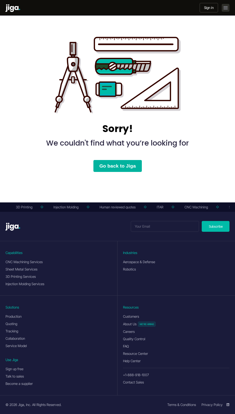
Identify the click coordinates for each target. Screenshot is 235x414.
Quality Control (134, 339)
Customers (131, 316)
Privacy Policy (212, 405)
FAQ (126, 346)
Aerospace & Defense (139, 262)
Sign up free (14, 369)
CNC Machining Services (24, 262)
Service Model (16, 346)
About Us (130, 324)
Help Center (132, 361)
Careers (129, 331)
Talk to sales (15, 376)
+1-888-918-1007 (136, 375)
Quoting (11, 324)
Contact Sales (133, 382)
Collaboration (15, 338)
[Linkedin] (227, 404)
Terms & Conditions (181, 405)
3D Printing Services (21, 276)
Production (14, 316)
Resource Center (135, 353)
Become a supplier (19, 383)
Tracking (12, 331)
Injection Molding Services (25, 284)
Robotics (129, 269)
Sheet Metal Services (21, 269)
